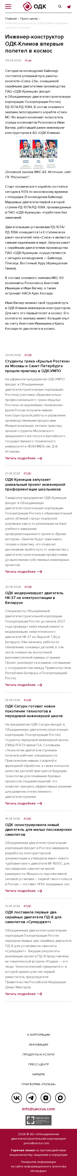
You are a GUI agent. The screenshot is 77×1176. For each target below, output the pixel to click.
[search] (60, 6)
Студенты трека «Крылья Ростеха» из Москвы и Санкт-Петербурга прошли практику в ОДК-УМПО (37, 366)
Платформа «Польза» (39, 1084)
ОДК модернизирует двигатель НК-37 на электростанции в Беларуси (34, 598)
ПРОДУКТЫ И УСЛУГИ (38, 1054)
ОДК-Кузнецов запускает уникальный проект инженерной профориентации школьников (35, 484)
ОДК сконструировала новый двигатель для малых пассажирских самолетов (38, 829)
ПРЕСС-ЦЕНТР (38, 1064)
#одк (28, 60)
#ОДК (28, 355)
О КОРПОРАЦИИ (38, 1035)
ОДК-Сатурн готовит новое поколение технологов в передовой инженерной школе (34, 711)
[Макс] (60, 1098)
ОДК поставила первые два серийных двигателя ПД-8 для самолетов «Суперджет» (33, 917)
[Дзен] (46, 1098)
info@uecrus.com (38, 1109)
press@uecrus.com (36, 1143)
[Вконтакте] (17, 1098)
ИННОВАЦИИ (38, 1044)
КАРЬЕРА (39, 1074)
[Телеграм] (31, 1098)
